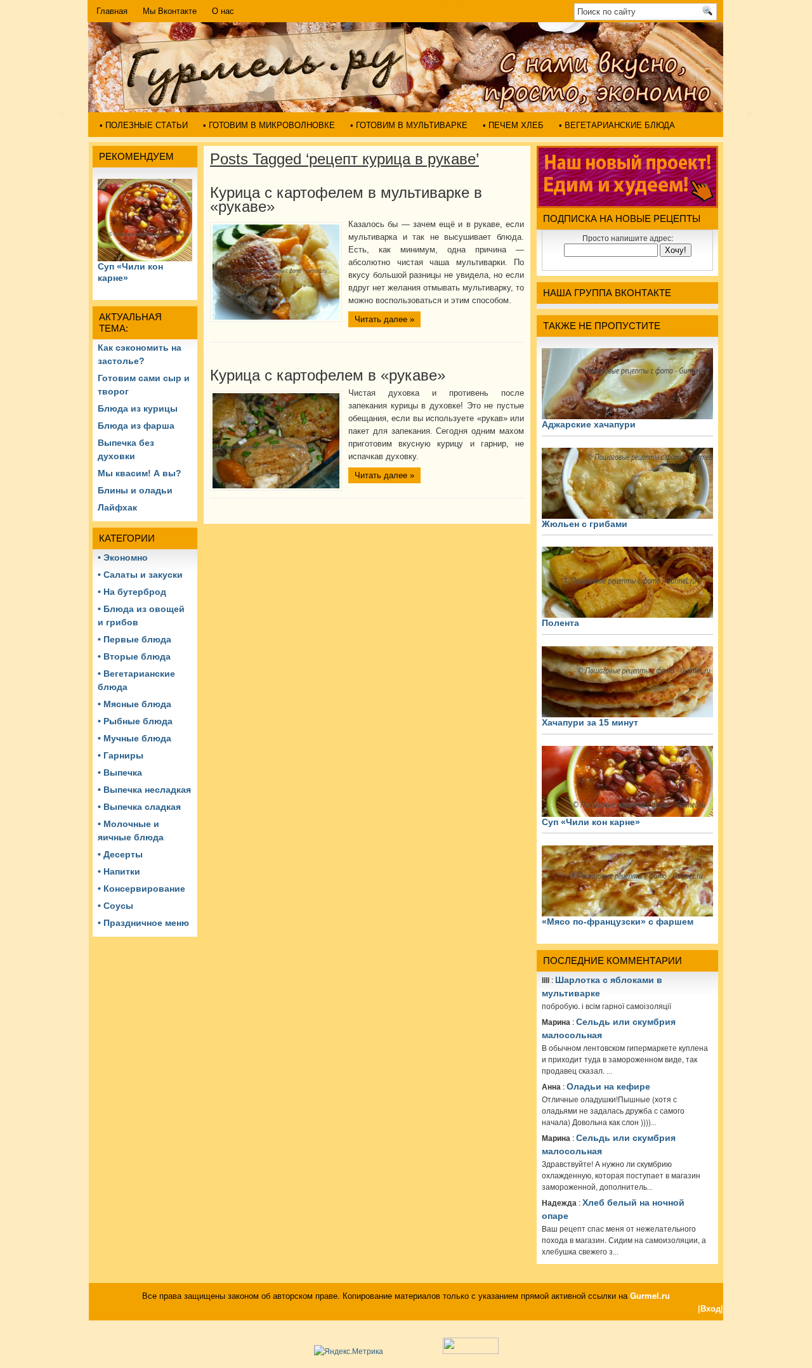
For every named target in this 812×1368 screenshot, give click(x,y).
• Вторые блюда (134, 656)
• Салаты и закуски (140, 575)
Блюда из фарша (136, 425)
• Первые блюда (134, 639)
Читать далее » (384, 319)
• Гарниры (120, 755)
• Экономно (123, 557)
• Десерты (120, 854)
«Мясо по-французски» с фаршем (617, 921)
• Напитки (119, 871)
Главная (112, 11)
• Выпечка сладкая (139, 807)
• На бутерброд (132, 592)
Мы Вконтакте (170, 11)
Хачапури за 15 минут (590, 722)
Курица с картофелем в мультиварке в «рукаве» (346, 199)
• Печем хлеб (513, 125)
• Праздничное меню (143, 923)
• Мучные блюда (134, 738)
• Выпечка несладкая (144, 790)
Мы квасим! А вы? (139, 473)
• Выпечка (120, 772)
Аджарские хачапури (589, 424)
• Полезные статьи (144, 125)
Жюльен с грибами (584, 524)
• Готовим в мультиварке (409, 125)
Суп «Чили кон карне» (591, 822)
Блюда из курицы (138, 408)
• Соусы (115, 906)
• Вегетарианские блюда (617, 125)
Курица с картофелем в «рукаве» (327, 375)
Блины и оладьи (135, 490)
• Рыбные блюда (135, 721)
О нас (223, 11)
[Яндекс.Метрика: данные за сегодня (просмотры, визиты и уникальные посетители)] (348, 1351)
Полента (560, 623)
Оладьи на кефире (608, 1086)
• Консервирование (141, 888)
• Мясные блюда (134, 704)
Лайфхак (117, 507)
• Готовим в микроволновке (269, 125)
